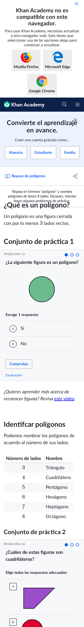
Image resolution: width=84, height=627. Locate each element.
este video (64, 399)
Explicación (14, 375)
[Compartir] (75, 176)
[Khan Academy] (22, 105)
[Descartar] (76, 3)
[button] (66, 255)
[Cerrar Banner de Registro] (75, 120)
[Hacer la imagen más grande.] (43, 289)
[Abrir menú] (77, 104)
